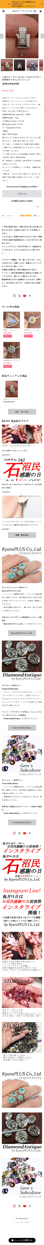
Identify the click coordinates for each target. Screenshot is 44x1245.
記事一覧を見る (22, 535)
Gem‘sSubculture (22, 822)
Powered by (19, 1222)
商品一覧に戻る (22, 412)
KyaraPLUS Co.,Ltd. (22, 633)
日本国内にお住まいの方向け (22, 201)
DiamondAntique (22, 728)
